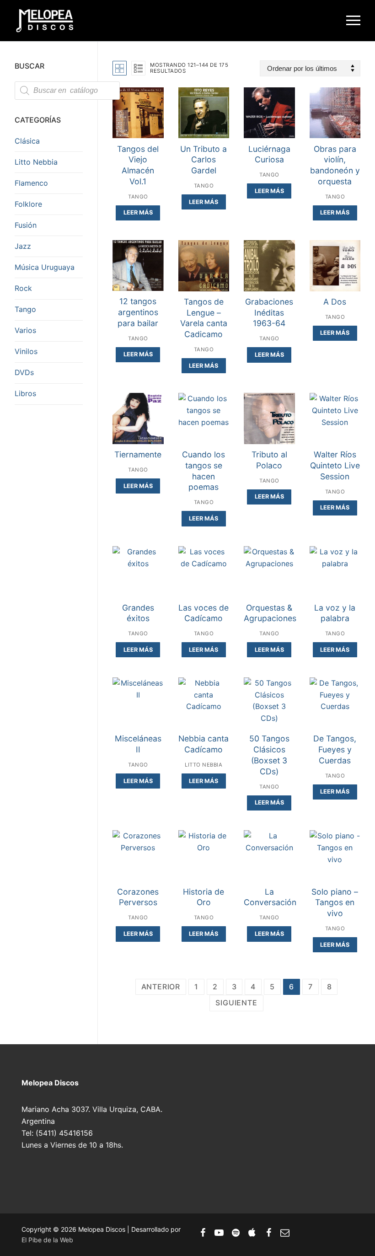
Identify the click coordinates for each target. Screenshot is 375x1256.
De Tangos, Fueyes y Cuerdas (334, 749)
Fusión (26, 225)
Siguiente (236, 1002)
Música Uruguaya (45, 267)
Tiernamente (137, 454)
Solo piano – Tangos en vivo (334, 902)
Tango (138, 196)
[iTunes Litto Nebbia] (252, 1232)
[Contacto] (285, 1232)
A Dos (334, 301)
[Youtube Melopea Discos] (219, 1232)
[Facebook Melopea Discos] (202, 1232)
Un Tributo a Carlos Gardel (203, 160)
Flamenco (31, 183)
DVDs (24, 372)
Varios (25, 330)
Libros (25, 393)
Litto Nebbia (203, 765)
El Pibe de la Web (47, 1240)
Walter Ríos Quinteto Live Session (335, 465)
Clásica (27, 140)
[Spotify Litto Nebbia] (235, 1232)
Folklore (28, 204)
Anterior (160, 986)
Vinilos (26, 351)
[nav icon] (353, 20)
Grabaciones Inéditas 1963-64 (269, 312)
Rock (23, 288)
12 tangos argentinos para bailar (138, 312)
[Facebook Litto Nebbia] (268, 1232)
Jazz (23, 246)
